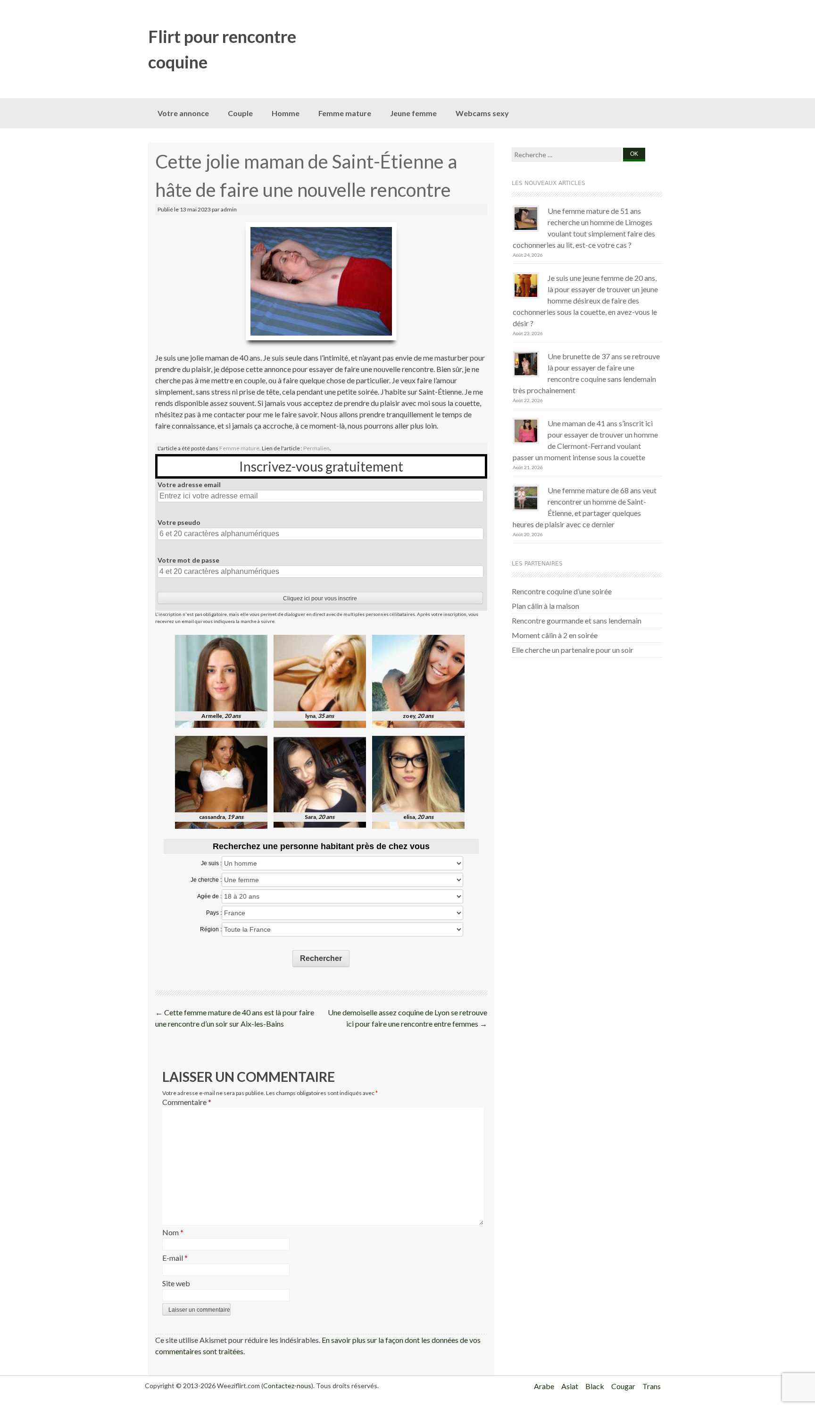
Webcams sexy (482, 113)
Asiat (569, 1386)
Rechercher (321, 958)
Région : (211, 929)
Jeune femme (413, 113)
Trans (651, 1386)
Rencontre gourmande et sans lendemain (576, 620)
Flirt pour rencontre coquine (222, 49)
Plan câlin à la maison (545, 605)
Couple (240, 113)
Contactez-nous (287, 1386)
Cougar (623, 1386)
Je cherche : (206, 880)
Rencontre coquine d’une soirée (562, 591)
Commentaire (186, 1101)
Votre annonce (183, 113)
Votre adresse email (189, 485)
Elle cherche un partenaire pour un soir (572, 649)
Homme (285, 113)
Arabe (544, 1386)
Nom (172, 1232)
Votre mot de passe (188, 560)
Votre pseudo (179, 522)
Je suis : (211, 863)
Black (594, 1386)
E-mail (175, 1257)
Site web (176, 1283)
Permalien (316, 448)
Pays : (214, 913)
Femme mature (344, 113)
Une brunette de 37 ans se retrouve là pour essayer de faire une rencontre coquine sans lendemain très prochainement (586, 373)
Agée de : (209, 896)
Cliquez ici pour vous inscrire (320, 598)
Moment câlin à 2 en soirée (555, 635)
